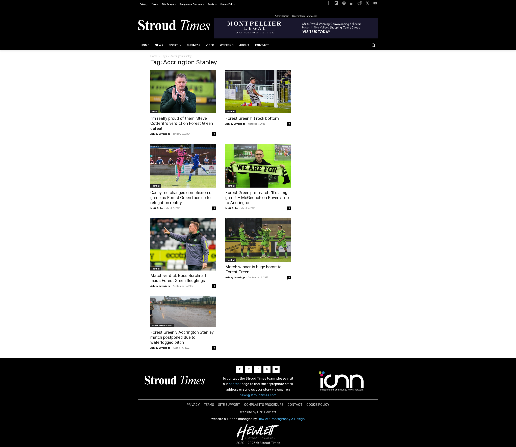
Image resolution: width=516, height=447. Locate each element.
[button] (373, 45)
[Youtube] (375, 4)
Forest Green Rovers (162, 325)
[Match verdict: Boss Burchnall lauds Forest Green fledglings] (183, 244)
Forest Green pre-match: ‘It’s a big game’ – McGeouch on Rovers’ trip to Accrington (257, 197)
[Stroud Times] (174, 26)
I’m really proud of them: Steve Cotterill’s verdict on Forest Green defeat (181, 123)
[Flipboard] (336, 4)
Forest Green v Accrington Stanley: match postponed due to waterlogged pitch (182, 337)
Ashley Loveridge (160, 133)
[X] (367, 4)
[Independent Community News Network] (341, 381)
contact (235, 384)
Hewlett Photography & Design (281, 419)
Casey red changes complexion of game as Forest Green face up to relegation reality (181, 197)
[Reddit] (360, 4)
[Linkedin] (352, 4)
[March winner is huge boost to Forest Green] (258, 240)
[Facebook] (328, 4)
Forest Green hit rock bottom (252, 118)
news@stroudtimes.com (258, 395)
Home (153, 56)
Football (231, 111)
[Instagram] (344, 4)
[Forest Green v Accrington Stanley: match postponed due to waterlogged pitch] (183, 311)
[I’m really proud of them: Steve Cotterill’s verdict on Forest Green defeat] (183, 91)
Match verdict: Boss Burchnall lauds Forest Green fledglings (178, 278)
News (154, 111)
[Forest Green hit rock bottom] (258, 91)
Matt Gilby (156, 208)
